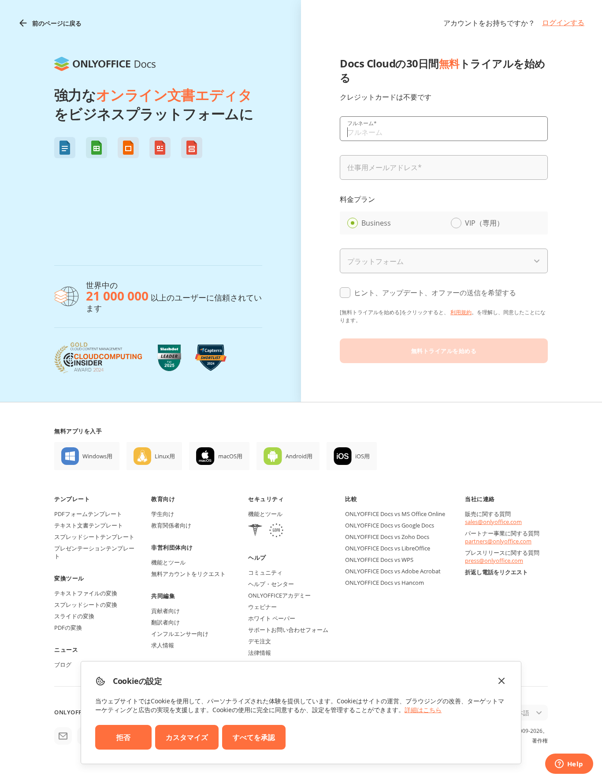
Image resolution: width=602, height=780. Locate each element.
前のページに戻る (57, 23)
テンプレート (72, 499)
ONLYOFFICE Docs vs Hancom (384, 583)
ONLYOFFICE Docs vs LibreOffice (387, 548)
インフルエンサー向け (179, 634)
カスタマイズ (187, 737)
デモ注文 (259, 641)
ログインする (563, 22)
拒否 (123, 737)
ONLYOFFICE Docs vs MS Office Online (395, 514)
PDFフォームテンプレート (88, 514)
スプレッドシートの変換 (85, 605)
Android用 (299, 456)
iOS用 (362, 456)
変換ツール (69, 578)
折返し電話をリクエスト (496, 572)
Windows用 (97, 456)
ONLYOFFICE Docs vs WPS (379, 560)
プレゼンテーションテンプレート (94, 552)
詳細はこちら (423, 710)
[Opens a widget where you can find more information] (569, 765)
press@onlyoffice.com (494, 561)
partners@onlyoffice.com (498, 541)
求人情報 (162, 645)
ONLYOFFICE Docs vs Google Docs (389, 525)
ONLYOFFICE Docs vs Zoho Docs (387, 537)
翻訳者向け (165, 622)
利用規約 (461, 312)
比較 (351, 499)
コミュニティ (265, 572)
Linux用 (165, 456)
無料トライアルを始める (444, 351)
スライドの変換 (74, 616)
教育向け (163, 499)
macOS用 (230, 456)
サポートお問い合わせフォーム (288, 630)
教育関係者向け (171, 525)
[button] (64, 147)
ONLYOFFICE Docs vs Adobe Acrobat (393, 571)
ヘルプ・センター (271, 584)
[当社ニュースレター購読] (63, 736)
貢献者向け (165, 611)
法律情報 (259, 653)
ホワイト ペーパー (271, 618)
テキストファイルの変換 (85, 593)
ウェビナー (262, 607)
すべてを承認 (254, 737)
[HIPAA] (255, 531)
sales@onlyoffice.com (493, 522)
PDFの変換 (68, 627)
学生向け (162, 514)
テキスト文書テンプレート (88, 525)
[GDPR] (276, 531)
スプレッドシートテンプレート (94, 537)
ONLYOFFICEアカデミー (279, 595)
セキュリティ (266, 499)
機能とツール (168, 562)
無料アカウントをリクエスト (188, 574)
